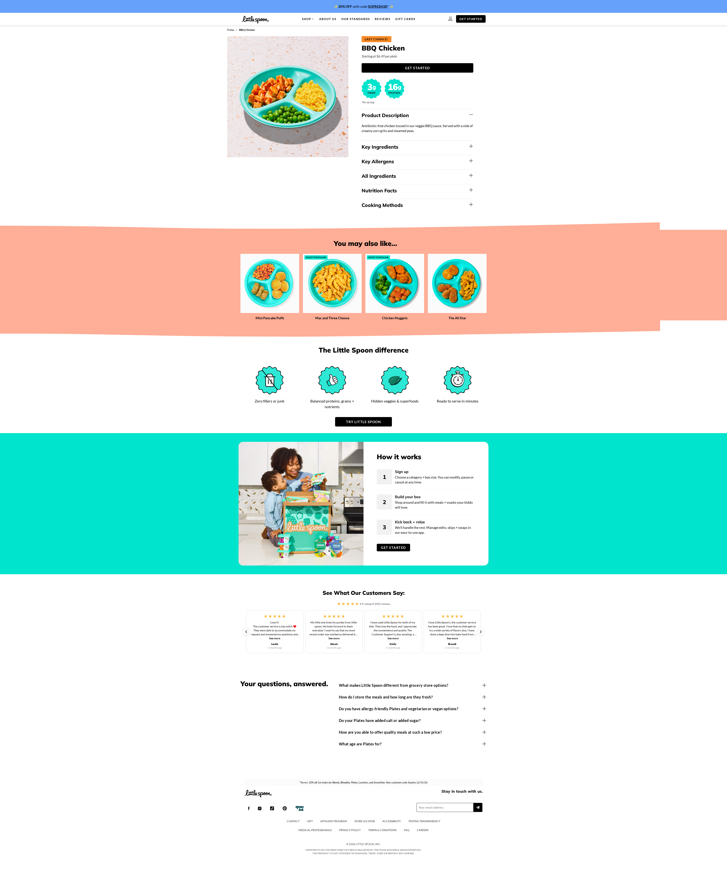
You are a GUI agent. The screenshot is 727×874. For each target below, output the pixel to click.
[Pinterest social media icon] (285, 808)
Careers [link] (422, 830)
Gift (310, 821)
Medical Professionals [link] (315, 830)
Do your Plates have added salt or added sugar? (379, 720)
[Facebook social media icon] (249, 809)
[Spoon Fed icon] (299, 809)
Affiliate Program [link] (333, 821)
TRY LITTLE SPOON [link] (363, 422)
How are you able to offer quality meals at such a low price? (390, 732)
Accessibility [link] (391, 821)
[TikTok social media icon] (272, 808)
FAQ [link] (406, 830)
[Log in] (452, 19)
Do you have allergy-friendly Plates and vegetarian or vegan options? (398, 708)
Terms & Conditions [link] (382, 830)
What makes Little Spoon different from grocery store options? (393, 685)
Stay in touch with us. (462, 791)
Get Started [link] (470, 19)
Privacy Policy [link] (350, 830)
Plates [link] (230, 29)
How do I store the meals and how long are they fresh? (386, 697)
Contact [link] (293, 821)
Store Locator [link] (364, 821)
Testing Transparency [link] (424, 821)
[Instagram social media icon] (259, 809)
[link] (363, 6)
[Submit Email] (477, 807)
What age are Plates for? (360, 744)
